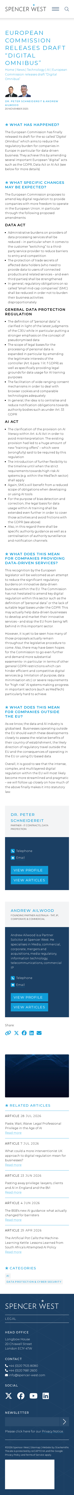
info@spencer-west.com (27, 1375)
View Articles (29, 880)
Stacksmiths (62, 1447)
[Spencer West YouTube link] (33, 1396)
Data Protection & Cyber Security (33, 1281)
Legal (10, 1319)
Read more (13, 1133)
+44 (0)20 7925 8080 (23, 1365)
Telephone (24, 851)
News (21, 69)
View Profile (28, 870)
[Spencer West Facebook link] (20, 1396)
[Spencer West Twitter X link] (8, 1396)
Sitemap (35, 1447)
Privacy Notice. (53, 1431)
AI (48, 69)
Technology (36, 69)
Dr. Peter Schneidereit (23, 101)
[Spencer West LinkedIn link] (46, 1396)
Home (9, 69)
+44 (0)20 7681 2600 (22, 1370)
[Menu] (55, 9)
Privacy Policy (12, 1454)
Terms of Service (35, 1454)
